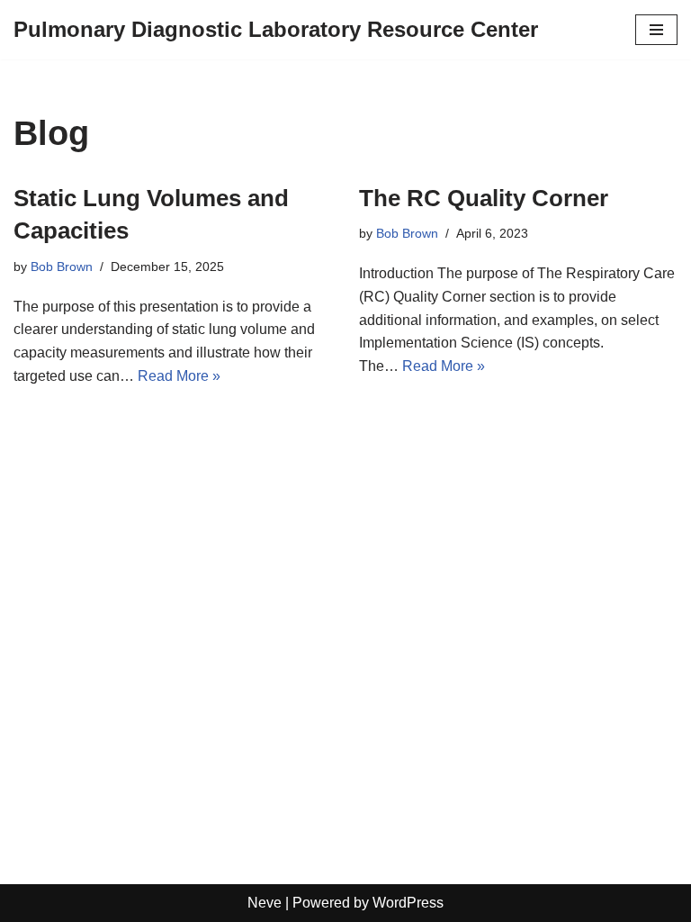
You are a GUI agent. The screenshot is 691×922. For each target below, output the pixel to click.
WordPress (408, 902)
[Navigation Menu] (656, 29)
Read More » (179, 376)
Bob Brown (62, 266)
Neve (264, 902)
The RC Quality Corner (483, 198)
